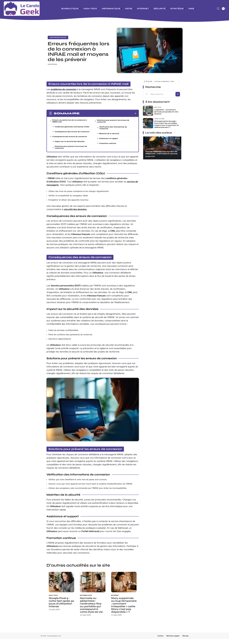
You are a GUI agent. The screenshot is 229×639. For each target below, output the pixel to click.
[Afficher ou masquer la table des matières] (108, 113)
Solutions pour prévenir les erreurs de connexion (71, 147)
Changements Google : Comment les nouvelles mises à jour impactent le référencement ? (166, 124)
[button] (179, 81)
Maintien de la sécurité (109, 133)
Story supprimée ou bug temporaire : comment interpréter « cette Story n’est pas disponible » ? (124, 605)
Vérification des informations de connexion (113, 128)
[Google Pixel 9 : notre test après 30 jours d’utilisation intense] (61, 582)
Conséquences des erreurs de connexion (72, 132)
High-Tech (53, 595)
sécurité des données (75, 209)
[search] (218, 9)
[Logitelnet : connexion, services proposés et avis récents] (148, 111)
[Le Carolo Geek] (22, 8)
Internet (115, 595)
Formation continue (107, 143)
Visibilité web (159, 118)
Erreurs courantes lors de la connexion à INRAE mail (69, 121)
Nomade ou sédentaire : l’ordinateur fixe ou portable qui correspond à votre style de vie (91, 605)
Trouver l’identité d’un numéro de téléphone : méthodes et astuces (161, 152)
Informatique (58, 37)
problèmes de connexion (63, 89)
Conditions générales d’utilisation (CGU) (72, 127)
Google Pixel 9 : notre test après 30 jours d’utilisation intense (61, 602)
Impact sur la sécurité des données (70, 141)
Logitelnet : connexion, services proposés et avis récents (166, 112)
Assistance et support (108, 138)
